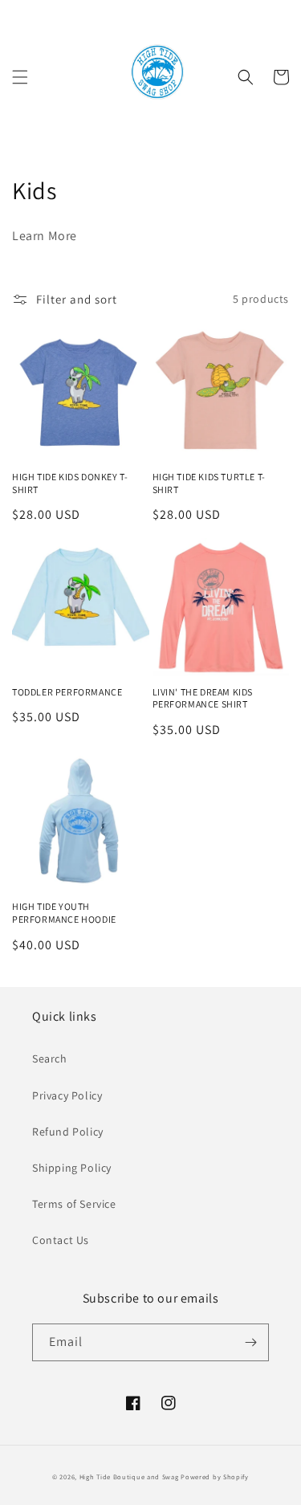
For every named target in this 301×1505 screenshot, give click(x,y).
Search (49, 1058)
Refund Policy (68, 1131)
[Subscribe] (250, 1342)
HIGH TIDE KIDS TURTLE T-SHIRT (209, 483)
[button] (20, 77)
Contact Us (60, 1240)
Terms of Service (74, 1204)
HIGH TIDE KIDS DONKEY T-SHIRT (70, 483)
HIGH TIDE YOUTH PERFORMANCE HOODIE (64, 912)
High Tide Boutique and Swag (129, 1476)
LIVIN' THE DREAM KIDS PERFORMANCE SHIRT (203, 698)
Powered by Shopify (215, 1476)
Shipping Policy (72, 1167)
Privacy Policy (67, 1095)
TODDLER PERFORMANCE (67, 692)
